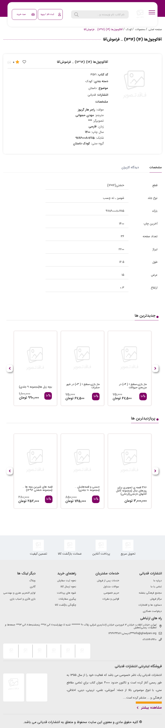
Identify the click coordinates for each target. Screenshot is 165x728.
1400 (121, 223)
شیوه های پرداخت (66, 592)
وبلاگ (32, 580)
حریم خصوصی (111, 592)
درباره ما (157, 580)
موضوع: (103, 88)
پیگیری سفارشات (67, 598)
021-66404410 (149, 639)
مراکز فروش (156, 598)
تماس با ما (156, 586)
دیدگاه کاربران (130, 167)
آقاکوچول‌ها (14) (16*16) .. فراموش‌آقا (103, 29)
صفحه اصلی (155, 29)
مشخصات (156, 167)
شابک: (100, 138)
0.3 (122, 287)
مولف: (100, 109)
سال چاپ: (97, 132)
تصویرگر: (98, 121)
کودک (129, 29)
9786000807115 (115, 211)
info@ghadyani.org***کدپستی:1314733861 (132, 633)
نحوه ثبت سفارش (66, 580)
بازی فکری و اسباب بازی (22, 598)
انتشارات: (102, 95)
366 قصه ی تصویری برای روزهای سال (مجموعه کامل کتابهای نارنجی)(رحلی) (131, 491)
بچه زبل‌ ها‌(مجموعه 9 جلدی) (35, 387)
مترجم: (99, 115)
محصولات (140, 29)
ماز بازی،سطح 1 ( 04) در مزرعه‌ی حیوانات (133, 386)
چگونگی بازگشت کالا (65, 604)
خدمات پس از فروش (108, 580)
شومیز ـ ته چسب (113, 198)
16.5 (121, 262)
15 (123, 275)
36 (122, 236)
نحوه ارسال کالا (68, 586)
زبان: (101, 126)
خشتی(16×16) (115, 185)
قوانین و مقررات (110, 598)
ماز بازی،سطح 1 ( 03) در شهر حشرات (82, 386)
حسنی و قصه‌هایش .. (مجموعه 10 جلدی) (87, 488)
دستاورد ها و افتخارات (150, 604)
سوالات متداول (111, 586)
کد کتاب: (103, 74)
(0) (9, 62)
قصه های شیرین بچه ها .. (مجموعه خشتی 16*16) (37, 488)
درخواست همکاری (152, 611)
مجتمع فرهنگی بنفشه (150, 592)
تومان (117, 398)
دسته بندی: (100, 81)
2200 (121, 249)
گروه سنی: (97, 143)
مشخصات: (101, 101)
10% (143, 396)
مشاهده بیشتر (151, 708)
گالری (32, 586)
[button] (9, 368)
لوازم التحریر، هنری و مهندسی (19, 592)
